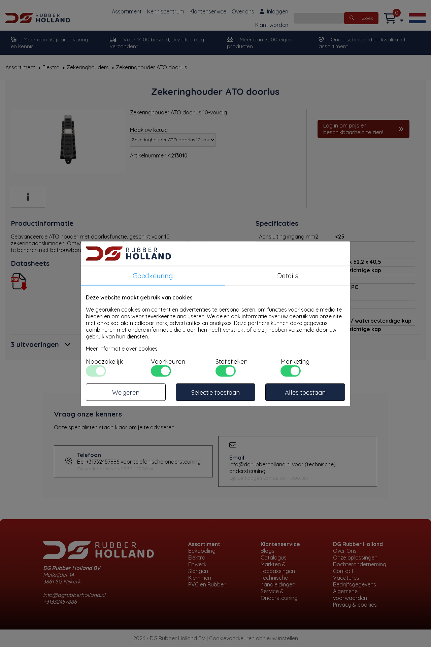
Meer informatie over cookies (122, 348)
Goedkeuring (153, 275)
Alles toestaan (305, 392)
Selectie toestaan (215, 392)
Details (287, 275)
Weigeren (125, 392)
